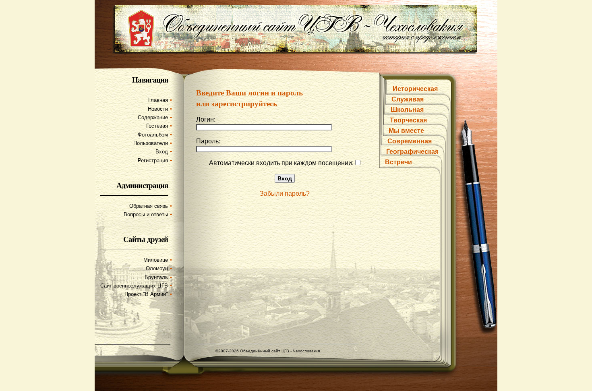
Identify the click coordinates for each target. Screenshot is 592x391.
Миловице (155, 260)
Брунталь (156, 277)
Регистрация (153, 160)
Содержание (153, 117)
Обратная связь (148, 206)
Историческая (415, 88)
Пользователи (150, 143)
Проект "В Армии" (146, 294)
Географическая (412, 151)
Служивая (407, 99)
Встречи (398, 162)
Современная (409, 141)
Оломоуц (157, 268)
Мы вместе (406, 130)
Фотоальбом (153, 135)
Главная (158, 100)
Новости (158, 109)
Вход (161, 152)
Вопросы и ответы (146, 214)
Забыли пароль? (285, 193)
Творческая (408, 120)
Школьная (407, 109)
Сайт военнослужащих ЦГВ (134, 286)
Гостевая (157, 126)
